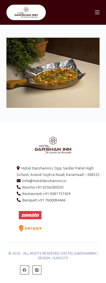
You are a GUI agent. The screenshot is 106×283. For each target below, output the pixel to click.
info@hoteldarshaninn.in (44, 181)
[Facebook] (24, 269)
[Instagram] (36, 269)
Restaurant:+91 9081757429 (46, 193)
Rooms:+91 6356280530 (42, 187)
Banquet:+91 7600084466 (44, 200)
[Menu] (97, 12)
